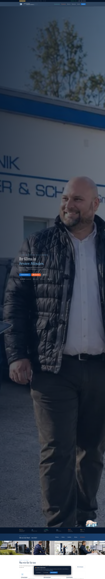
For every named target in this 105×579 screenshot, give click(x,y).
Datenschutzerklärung (49, 570)
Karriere (78, 4)
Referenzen (74, 4)
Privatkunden (63, 4)
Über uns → (45, 274)
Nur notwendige (45, 572)
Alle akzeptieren (53, 572)
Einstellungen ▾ (38, 572)
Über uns (68, 4)
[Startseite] (28, 4)
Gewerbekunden (57, 4)
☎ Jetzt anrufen (36, 274)
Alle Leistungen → (80, 566)
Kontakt (83, 4)
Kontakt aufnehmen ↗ (25, 274)
